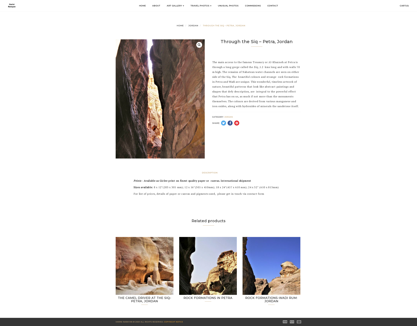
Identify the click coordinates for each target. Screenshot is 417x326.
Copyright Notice (173, 322)
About (156, 5)
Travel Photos (200, 5)
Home (142, 5)
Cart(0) (404, 5)
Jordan (193, 25)
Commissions (253, 5)
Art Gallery (174, 5)
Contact (272, 5)
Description (210, 172)
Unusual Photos (228, 5)
